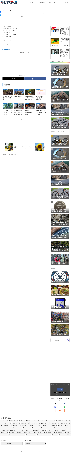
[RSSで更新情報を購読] (60, 410)
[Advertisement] (24, 20)
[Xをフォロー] (55, 403)
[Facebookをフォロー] (64, 403)
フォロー (61, 389)
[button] (68, 340)
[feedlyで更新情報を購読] (64, 407)
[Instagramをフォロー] (55, 407)
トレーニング (6, 49)
